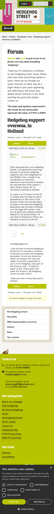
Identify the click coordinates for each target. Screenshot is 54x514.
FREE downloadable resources (22, 321)
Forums (12, 36)
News (9, 332)
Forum (5, 413)
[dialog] (27, 489)
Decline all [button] (39, 502)
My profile (12, 316)
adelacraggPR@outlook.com (19, 384)
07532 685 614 (19, 386)
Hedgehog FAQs (10, 429)
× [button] (51, 468)
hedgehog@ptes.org (15, 374)
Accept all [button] (14, 502)
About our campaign (12, 401)
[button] (27, 509)
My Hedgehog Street (17, 311)
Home (4, 36)
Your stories (13, 337)
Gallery (10, 326)
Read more (25, 479)
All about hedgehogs (12, 409)
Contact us (7, 425)
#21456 (42, 148)
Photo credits (9, 421)
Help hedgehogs (10, 405)
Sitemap (6, 452)
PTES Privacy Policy (11, 433)
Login (24, 3)
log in (22, 58)
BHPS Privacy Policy (11, 437)
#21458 (42, 225)
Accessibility (8, 456)
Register (11, 58)
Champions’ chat (24, 36)
